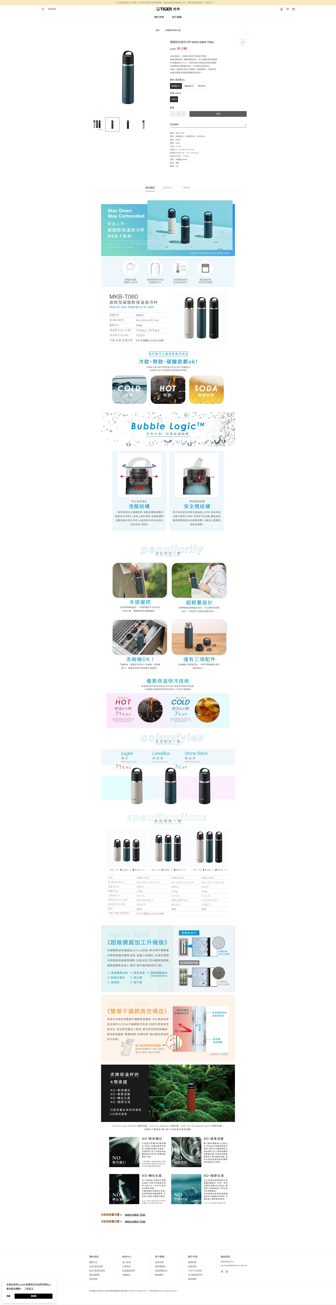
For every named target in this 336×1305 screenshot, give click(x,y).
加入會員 (126, 1262)
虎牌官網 (192, 1266)
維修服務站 (160, 1266)
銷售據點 (192, 1279)
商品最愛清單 (128, 1270)
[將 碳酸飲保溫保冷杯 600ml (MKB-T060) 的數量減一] (173, 114)
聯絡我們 (159, 1275)
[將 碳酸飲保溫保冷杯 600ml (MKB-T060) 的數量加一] (184, 114)
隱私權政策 (94, 1275)
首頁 (157, 30)
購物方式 (93, 1262)
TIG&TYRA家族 (195, 1270)
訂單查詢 (126, 1266)
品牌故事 (192, 1262)
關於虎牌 (159, 17)
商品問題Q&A (161, 1270)
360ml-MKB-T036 (135, 1214)
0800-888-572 (227, 1262)
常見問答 (93, 1279)
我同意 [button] (33, 1296)
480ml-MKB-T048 (135, 1221)
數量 (172, 107)
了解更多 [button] (28, 1289)
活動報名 (126, 1275)
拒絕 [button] (8, 1296)
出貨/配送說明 (96, 1266)
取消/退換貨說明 (97, 1270)
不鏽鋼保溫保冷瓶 (173, 30)
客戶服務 (177, 17)
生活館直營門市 (195, 1275)
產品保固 (159, 1262)
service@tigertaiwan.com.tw (234, 1265)
